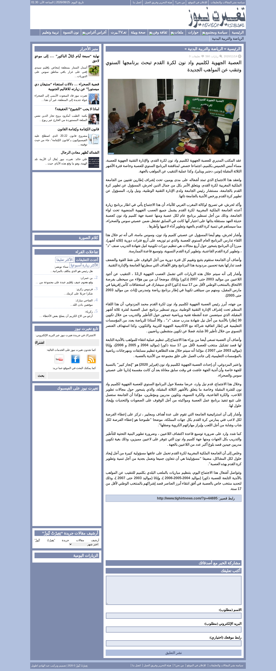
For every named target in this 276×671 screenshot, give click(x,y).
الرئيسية (238, 32)
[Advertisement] (109, 17)
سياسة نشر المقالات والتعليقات (228, 2)
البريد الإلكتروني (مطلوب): (223, 623)
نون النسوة (71, 32)
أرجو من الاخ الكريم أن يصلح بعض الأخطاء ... (66, 316)
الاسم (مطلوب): (230, 610)
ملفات (178, 32)
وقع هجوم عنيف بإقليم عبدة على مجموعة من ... (64, 282)
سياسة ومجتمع (216, 32)
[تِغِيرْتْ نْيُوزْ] (217, 17)
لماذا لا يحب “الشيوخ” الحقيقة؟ (77, 109)
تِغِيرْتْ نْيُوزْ (82, 665)
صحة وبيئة (138, 32)
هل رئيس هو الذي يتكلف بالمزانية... (71, 271)
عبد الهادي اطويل (40, 665)
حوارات (193, 32)
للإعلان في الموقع (197, 2)
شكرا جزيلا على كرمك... (78, 293)
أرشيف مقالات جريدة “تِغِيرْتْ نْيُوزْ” (66, 540)
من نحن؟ (180, 2)
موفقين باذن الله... (81, 304)
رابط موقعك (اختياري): (225, 637)
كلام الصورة (88, 237)
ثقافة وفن (160, 32)
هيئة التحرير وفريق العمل (158, 2)
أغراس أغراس (96, 32)
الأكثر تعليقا (64, 260)
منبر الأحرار (89, 49)
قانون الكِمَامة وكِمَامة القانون (78, 129)
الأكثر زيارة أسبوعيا (84, 265)
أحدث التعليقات (87, 260)
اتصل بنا (137, 2)
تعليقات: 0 (194, 56)
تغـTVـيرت (118, 32)
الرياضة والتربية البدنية (228, 38)
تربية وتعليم (50, 32)
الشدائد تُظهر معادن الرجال (80, 152)
